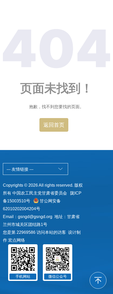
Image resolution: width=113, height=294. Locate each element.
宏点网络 (16, 240)
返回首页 (53, 125)
